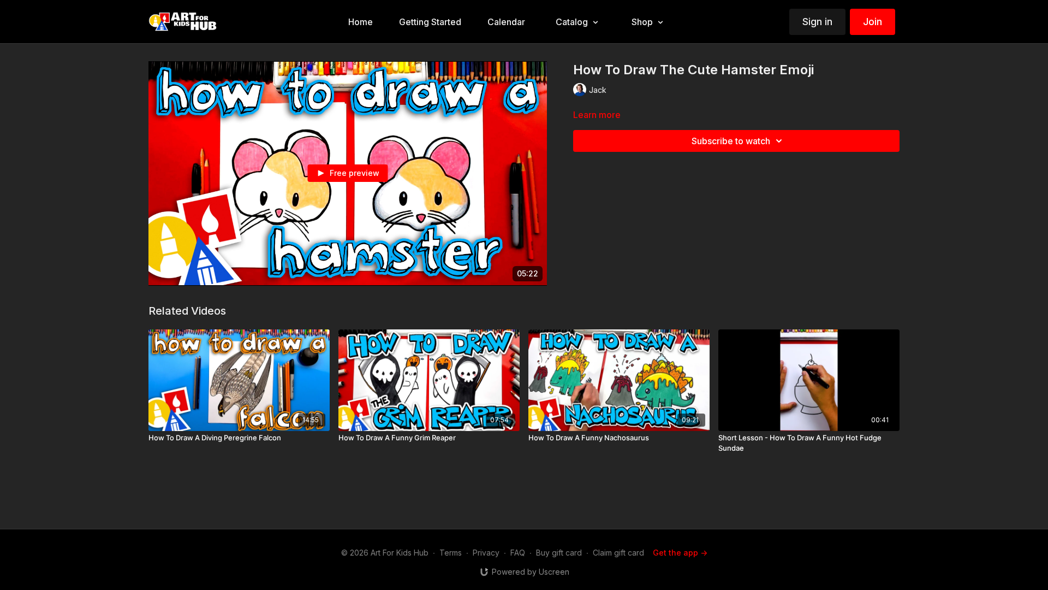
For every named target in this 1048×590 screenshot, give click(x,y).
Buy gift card (559, 552)
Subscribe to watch (731, 140)
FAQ (517, 552)
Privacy (486, 552)
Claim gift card (618, 552)
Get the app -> (680, 552)
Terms (450, 552)
